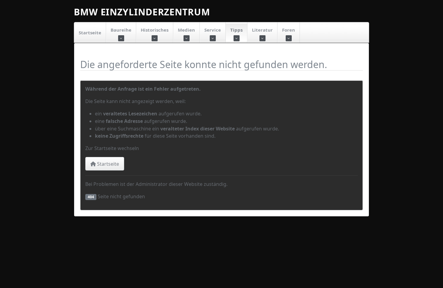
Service (212, 30)
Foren (288, 30)
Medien (186, 30)
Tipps (236, 30)
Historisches (154, 30)
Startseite (90, 33)
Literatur (262, 30)
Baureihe (121, 30)
